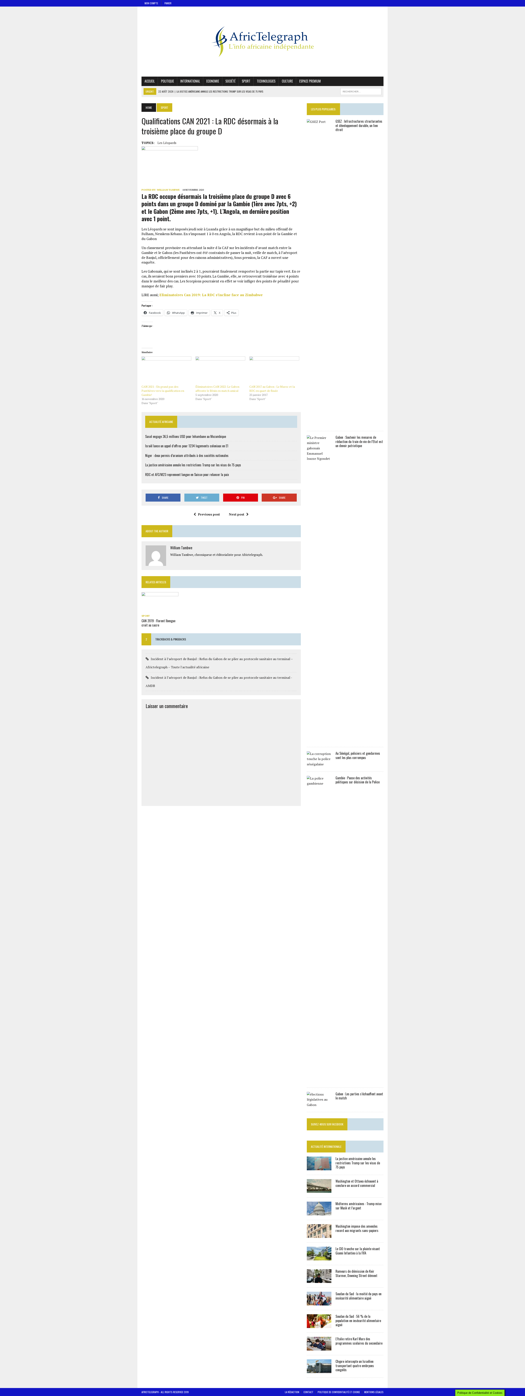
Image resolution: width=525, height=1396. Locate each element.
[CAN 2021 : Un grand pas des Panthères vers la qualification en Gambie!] (166, 370)
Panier (167, 3)
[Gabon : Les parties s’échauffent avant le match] (319, 1105)
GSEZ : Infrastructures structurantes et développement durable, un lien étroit (359, 125)
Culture (287, 81)
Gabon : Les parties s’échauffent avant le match (359, 1096)
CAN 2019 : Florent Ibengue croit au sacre (158, 623)
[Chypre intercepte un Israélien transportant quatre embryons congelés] (319, 1370)
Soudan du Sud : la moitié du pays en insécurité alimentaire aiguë (358, 1296)
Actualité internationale (326, 1146)
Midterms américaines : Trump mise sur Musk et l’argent (358, 1205)
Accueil (150, 81)
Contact (308, 1392)
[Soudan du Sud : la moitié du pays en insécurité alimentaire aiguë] (319, 1302)
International (190, 81)
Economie (212, 81)
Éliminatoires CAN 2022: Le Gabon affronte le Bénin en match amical (217, 389)
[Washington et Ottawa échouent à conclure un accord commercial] (319, 1190)
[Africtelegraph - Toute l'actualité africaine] (262, 42)
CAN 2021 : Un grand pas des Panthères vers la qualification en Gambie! (163, 391)
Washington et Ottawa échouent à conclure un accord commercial (357, 1183)
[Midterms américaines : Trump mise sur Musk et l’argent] (319, 1212)
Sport (246, 81)
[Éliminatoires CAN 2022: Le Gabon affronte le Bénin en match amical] (220, 370)
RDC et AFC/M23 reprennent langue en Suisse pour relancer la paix (187, 474)
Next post (236, 514)
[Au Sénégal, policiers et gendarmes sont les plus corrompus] (319, 764)
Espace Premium (310, 81)
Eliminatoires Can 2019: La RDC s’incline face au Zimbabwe (211, 294)
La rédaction (292, 1392)
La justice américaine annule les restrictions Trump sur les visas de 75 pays (193, 464)
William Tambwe (168, 189)
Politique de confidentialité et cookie (339, 1392)
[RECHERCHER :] (360, 90)
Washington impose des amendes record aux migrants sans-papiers (357, 1228)
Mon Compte (151, 3)
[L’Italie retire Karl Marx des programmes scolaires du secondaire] (319, 1347)
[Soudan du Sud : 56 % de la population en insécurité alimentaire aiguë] (319, 1325)
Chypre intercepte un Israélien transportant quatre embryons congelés (355, 1365)
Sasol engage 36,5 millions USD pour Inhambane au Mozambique (185, 436)
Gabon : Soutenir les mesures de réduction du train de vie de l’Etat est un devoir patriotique (359, 441)
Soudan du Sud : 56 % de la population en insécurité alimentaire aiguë (358, 1320)
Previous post (209, 514)
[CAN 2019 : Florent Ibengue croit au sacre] (160, 610)
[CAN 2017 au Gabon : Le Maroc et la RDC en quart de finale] (274, 370)
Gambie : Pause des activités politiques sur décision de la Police (358, 780)
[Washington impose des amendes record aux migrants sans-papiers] (319, 1235)
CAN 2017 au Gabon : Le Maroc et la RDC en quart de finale (272, 389)
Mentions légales (373, 1392)
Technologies (266, 81)
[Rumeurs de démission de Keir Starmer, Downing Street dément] (319, 1280)
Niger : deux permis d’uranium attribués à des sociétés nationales (186, 455)
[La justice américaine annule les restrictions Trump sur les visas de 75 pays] (319, 1167)
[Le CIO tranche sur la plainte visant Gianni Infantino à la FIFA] (319, 1257)
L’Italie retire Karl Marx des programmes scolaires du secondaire (359, 1341)
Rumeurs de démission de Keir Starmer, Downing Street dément (356, 1273)
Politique (167, 81)
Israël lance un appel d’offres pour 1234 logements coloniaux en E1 (186, 445)
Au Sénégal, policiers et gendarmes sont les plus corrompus (358, 755)
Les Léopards (167, 143)
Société (230, 81)
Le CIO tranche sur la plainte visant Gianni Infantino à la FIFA (358, 1250)
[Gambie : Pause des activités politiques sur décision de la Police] (319, 1080)
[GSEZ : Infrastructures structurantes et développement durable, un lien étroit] (319, 423)
